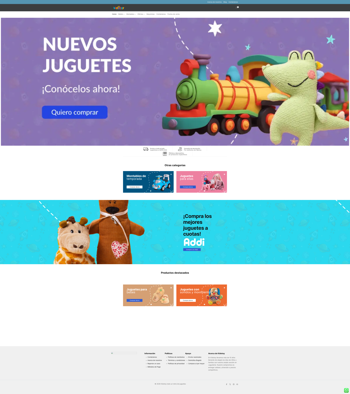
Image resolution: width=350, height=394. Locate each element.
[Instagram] (233, 384)
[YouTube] (237, 384)
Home (114, 14)
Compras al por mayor (196, 363)
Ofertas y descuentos (176, 153)
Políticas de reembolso (176, 357)
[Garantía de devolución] (180, 149)
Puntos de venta (174, 14)
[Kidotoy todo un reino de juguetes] (119, 7)
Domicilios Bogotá (194, 360)
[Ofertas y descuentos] (165, 154)
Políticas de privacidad (176, 363)
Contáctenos (233, 2)
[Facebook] (226, 384)
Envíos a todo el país (157, 148)
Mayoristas (151, 14)
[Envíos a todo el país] (145, 149)
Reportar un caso (154, 363)
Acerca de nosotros (214, 2)
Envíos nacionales (194, 357)
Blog (225, 2)
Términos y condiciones (176, 360)
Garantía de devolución (192, 148)
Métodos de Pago (154, 367)
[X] (230, 384)
